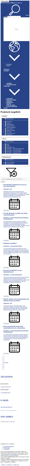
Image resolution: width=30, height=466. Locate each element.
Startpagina (6, 69)
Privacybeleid (6, 447)
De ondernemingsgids (11, 106)
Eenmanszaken (9, 164)
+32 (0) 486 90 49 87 (5, 392)
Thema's (4, 138)
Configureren (9, 464)
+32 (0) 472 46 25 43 (5, 386)
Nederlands (9, 64)
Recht (7, 144)
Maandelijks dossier (11, 84)
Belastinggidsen (10, 124)
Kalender (8, 103)
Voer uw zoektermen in (7, 179)
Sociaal (8, 145)
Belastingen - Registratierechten (13, 153)
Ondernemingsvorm (6, 157)
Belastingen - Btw (10, 147)
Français (8, 65)
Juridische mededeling (8, 446)
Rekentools (9, 101)
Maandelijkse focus (10, 133)
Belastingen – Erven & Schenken (14, 151)
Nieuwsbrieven (9, 129)
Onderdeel (4, 116)
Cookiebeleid (6, 449)
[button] (16, 15)
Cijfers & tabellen (10, 105)
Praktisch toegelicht (11, 99)
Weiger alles (16, 464)
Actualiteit (9, 83)
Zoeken (5, 16)
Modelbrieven (9, 102)
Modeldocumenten (10, 130)
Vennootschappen (10, 162)
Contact (5, 107)
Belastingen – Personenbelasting (13, 150)
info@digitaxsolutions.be (6, 407)
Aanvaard (3, 464)
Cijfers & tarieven (10, 126)
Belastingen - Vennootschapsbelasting (15, 148)
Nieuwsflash (9, 121)
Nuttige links (9, 98)
